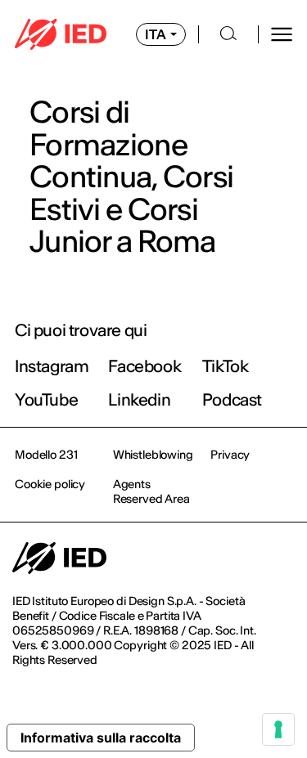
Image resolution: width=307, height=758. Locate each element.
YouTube (46, 399)
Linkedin (139, 399)
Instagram (51, 366)
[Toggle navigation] (281, 34)
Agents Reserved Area (151, 491)
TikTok (225, 366)
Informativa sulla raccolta (100, 737)
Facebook (144, 366)
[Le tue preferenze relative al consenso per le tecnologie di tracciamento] (278, 729)
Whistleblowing (153, 454)
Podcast (232, 399)
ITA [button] (155, 34)
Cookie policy (50, 484)
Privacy (230, 454)
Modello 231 (46, 454)
